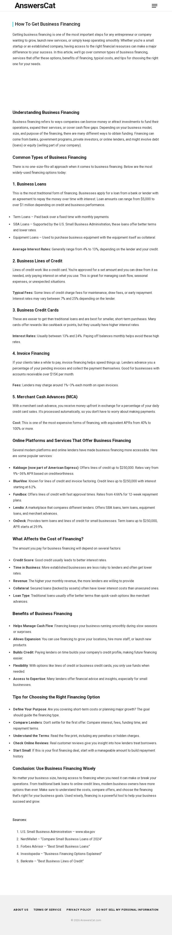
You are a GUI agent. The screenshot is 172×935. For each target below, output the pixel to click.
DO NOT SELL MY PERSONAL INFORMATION (127, 909)
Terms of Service (47, 909)
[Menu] (154, 6)
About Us (20, 909)
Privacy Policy (78, 909)
